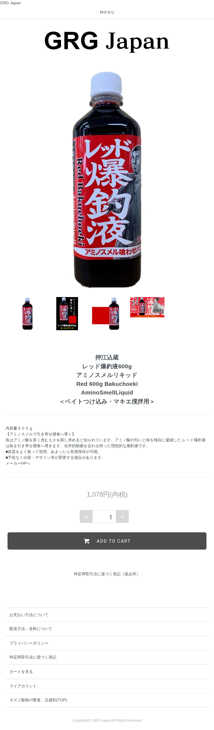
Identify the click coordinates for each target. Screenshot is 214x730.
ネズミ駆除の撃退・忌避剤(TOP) (38, 700)
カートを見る (21, 671)
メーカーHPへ (18, 463)
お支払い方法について (28, 615)
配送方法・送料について (30, 628)
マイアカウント (23, 686)
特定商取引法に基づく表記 (32, 657)
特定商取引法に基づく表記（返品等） (107, 574)
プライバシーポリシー (28, 643)
